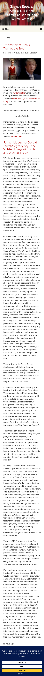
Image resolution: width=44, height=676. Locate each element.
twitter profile (19, 92)
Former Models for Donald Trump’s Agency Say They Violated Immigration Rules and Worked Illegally (20, 147)
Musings (10, 643)
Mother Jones (16, 136)
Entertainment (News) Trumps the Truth (16, 46)
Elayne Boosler (22, 7)
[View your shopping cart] (41, 28)
